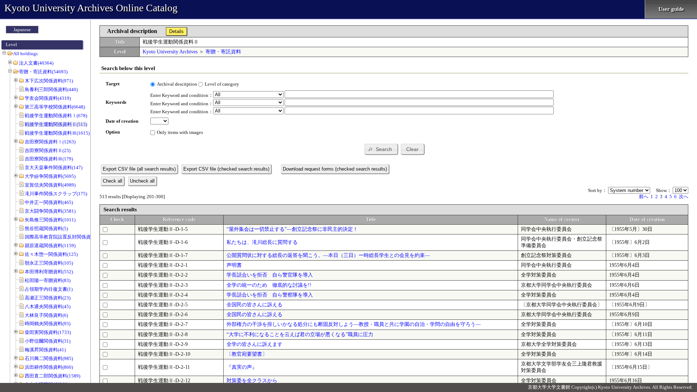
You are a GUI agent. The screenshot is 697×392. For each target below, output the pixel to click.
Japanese (22, 29)
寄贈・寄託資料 (223, 51)
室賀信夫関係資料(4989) (50, 185)
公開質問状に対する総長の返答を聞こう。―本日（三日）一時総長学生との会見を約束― (328, 255)
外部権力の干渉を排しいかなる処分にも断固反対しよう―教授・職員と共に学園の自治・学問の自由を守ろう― (354, 324)
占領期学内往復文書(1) (49, 289)
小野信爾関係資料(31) (47, 341)
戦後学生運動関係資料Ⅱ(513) (56, 124)
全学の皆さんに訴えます (254, 344)
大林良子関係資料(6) (46, 315)
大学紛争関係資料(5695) (50, 176)
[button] (381, 149)
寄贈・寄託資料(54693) (43, 71)
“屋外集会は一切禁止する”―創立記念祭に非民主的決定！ (292, 229)
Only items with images (180, 132)
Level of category (222, 84)
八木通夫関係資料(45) (47, 306)
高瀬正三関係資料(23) (47, 298)
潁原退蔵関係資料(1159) (50, 245)
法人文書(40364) (36, 63)
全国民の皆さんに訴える (254, 304)
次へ (683, 196)
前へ (643, 196)
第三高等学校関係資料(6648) (55, 107)
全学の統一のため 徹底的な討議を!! (269, 285)
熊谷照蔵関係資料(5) (46, 228)
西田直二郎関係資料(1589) (52, 376)
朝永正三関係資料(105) (49, 263)
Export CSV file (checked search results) (226, 169)
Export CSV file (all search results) (139, 169)
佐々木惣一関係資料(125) (51, 254)
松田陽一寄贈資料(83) (47, 280)
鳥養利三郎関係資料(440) (51, 89)
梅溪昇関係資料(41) (45, 349)
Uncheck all (142, 181)
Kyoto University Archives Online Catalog (91, 7)
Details (176, 31)
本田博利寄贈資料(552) (49, 271)
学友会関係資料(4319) (48, 98)
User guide (671, 9)
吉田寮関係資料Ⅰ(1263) (50, 141)
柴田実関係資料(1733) (48, 332)
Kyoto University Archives (170, 51)
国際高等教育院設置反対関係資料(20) (64, 237)
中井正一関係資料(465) (49, 202)
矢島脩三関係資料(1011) (50, 219)
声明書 (234, 265)
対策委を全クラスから (252, 380)
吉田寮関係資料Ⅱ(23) (47, 150)
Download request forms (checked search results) (335, 169)
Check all (112, 181)
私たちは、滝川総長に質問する (262, 242)
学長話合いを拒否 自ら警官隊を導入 (270, 275)
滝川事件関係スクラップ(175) (56, 193)
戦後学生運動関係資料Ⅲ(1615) (57, 133)
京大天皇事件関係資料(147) (53, 167)
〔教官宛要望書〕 (247, 354)
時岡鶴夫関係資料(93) (47, 323)
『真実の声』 (242, 367)
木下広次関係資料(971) (49, 80)
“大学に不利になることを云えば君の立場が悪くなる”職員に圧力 (300, 334)
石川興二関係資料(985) (49, 358)
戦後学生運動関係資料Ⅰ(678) (56, 115)
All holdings (25, 53)
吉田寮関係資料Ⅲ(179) (49, 159)
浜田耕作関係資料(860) (49, 367)
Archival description (177, 84)
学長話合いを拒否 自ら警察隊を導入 (270, 295)
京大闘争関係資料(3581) (50, 211)
